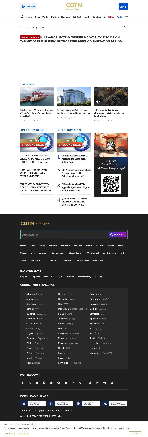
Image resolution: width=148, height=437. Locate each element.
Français (48, 276)
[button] (98, 102)
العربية (59, 276)
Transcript (66, 260)
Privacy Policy (9, 434)
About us (68, 410)
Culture (99, 245)
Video (23, 260)
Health (87, 17)
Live (112, 17)
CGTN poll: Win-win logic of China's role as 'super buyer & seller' (37, 113)
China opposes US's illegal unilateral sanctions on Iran (74, 111)
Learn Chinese (82, 260)
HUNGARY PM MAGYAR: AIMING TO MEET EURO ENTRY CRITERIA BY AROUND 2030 (35, 158)
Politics (55, 17)
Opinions (97, 17)
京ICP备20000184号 (52, 416)
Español (36, 276)
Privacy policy (54, 410)
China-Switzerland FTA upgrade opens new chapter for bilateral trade (76, 187)
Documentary (58, 253)
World (45, 17)
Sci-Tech (77, 17)
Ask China (98, 260)
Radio (120, 17)
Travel (121, 245)
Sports (23, 253)
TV (126, 17)
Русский (70, 276)
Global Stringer (76, 253)
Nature (110, 245)
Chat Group (35, 260)
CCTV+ (98, 276)
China (37, 17)
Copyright (39, 410)
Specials (53, 260)
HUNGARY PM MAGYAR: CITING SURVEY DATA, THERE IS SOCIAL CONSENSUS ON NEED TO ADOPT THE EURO (34, 173)
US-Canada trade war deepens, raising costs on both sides (109, 113)
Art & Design (109, 253)
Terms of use (26, 410)
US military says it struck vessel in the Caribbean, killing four (75, 158)
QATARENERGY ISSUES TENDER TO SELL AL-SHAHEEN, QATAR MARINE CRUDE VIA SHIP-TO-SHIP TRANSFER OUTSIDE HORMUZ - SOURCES (76, 201)
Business (65, 17)
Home (29, 17)
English (23, 276)
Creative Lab (93, 253)
